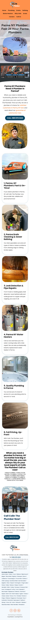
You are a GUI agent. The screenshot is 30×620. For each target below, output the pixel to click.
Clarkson (24, 578)
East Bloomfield (14, 580)
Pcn (15, 596)
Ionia (3, 589)
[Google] (18, 610)
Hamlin (21, 585)
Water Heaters (8, 13)
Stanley (3, 602)
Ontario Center (5, 596)
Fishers (3, 585)
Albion (10, 574)
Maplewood (11, 591)
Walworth (18, 602)
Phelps (3, 598)
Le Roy (13, 589)
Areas (25, 13)
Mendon (17, 591)
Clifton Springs (5, 580)
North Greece (15, 593)
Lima (17, 589)
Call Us (18, 17)
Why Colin (18, 13)
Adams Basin (5, 574)
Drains (18, 10)
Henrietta (4, 587)
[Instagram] (15, 610)
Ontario (26, 593)
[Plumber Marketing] (15, 617)
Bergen (3, 576)
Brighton (14, 576)
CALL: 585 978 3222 (15, 118)
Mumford (22, 591)
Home (4, 10)
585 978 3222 (16, 557)
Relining (25, 10)
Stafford (22, 600)
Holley (12, 587)
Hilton (8, 587)
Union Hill (8, 602)
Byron (24, 576)
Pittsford (8, 598)
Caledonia (4, 578)
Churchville (18, 578)
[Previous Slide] (1, 73)
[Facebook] (11, 610)
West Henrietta (14, 604)
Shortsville (10, 600)
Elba (8, 583)
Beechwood (25, 574)
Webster (24, 602)
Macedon (21, 589)
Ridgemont (13, 598)
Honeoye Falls (23, 587)
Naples (3, 593)
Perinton (24, 596)
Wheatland (21, 604)
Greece (16, 585)
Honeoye (17, 587)
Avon (14, 574)
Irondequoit (8, 589)
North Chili (8, 593)
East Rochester (22, 580)
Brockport (20, 576)
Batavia (19, 574)
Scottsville (4, 600)
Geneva (12, 585)
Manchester (4, 591)
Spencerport (17, 600)
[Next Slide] (29, 73)
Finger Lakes (25, 583)
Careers (11, 17)
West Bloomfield (6, 604)
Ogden (21, 593)
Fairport (12, 583)
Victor (13, 602)
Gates (7, 585)
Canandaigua (11, 578)
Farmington (18, 583)
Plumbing (11, 10)
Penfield (19, 596)
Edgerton (4, 583)
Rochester (19, 598)
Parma (11, 596)
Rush (24, 598)
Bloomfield (8, 576)
